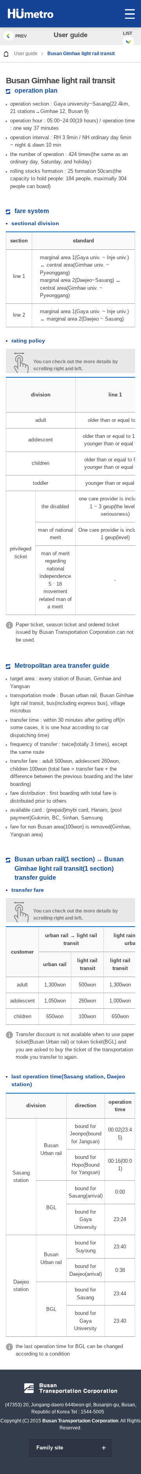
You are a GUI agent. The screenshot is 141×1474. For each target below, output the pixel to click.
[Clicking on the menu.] (129, 13)
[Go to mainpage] (6, 53)
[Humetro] (42, 13)
